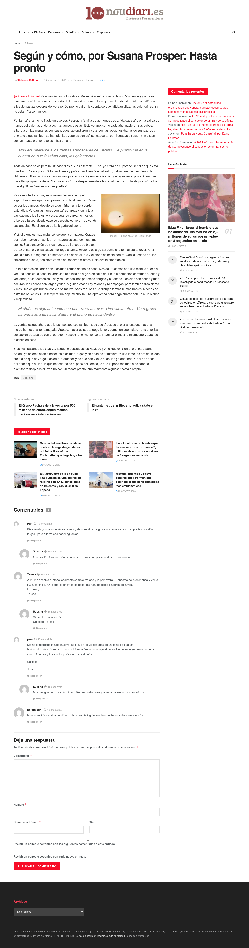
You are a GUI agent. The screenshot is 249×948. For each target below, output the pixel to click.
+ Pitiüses (38, 32)
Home (17, 43)
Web (92, 822)
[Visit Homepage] (124, 13)
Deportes (54, 32)
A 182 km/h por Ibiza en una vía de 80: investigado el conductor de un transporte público (200, 146)
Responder (36, 540)
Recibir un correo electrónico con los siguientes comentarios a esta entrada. (65, 844)
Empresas (103, 32)
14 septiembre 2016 (55, 80)
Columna (28, 377)
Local (22, 32)
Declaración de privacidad (111, 935)
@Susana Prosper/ (27, 96)
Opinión (71, 32)
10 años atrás (44, 523)
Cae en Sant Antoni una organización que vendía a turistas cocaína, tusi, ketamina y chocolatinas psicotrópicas (198, 107)
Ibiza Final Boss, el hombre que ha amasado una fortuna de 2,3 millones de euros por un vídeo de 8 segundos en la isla (137, 449)
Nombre (20, 804)
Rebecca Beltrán (28, 80)
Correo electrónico (27, 822)
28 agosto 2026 (51, 464)
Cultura (86, 32)
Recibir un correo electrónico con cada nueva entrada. (50, 856)
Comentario (23, 756)
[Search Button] (233, 32)
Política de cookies (85, 935)
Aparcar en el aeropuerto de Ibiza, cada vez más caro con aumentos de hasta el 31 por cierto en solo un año (206, 323)
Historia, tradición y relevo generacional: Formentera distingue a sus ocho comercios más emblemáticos (137, 479)
